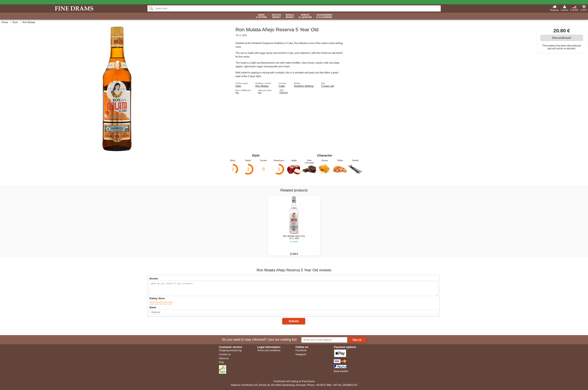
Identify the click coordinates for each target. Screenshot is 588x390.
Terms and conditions (268, 350)
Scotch (276, 16)
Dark (238, 86)
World (290, 16)
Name (152, 307)
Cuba (282, 86)
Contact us (225, 354)
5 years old (327, 86)
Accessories (324, 16)
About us (224, 358)
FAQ (221, 362)
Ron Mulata (261, 86)
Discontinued (561, 37)
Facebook (301, 350)
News (261, 16)
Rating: (157, 298)
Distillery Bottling (303, 86)
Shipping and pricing (230, 350)
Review (153, 278)
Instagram (301, 354)
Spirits (305, 16)
